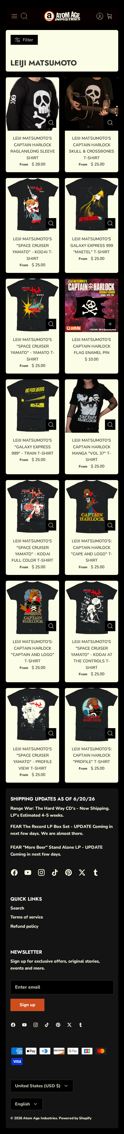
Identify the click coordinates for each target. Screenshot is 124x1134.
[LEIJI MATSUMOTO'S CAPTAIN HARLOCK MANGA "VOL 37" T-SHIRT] (91, 406)
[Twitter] (82, 872)
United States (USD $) (38, 1086)
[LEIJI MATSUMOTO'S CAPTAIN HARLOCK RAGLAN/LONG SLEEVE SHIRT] (32, 104)
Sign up (27, 1005)
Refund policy (24, 926)
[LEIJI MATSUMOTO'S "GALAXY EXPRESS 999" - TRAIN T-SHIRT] (32, 406)
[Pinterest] (68, 872)
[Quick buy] (51, 122)
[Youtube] (28, 872)
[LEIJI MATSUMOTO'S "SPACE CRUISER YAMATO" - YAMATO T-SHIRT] (32, 305)
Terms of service (26, 917)
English (22, 1104)
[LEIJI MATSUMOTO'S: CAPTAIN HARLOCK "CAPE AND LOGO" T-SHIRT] (91, 506)
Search (17, 908)
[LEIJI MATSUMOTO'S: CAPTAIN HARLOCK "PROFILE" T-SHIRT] (91, 714)
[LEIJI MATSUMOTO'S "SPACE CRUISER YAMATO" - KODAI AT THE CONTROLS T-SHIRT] (91, 607)
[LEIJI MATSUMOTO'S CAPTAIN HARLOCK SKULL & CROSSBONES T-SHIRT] (91, 104)
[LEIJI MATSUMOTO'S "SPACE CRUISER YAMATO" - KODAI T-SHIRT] (32, 204)
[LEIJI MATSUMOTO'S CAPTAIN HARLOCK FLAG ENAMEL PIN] (91, 305)
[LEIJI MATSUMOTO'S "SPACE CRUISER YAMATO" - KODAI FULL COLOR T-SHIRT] (32, 506)
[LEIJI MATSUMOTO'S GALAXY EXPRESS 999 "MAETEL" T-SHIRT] (91, 204)
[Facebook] (14, 872)
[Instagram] (41, 872)
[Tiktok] (55, 872)
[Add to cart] (110, 324)
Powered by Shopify (75, 1118)
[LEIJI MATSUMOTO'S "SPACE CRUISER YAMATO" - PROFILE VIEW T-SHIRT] (32, 714)
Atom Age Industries (40, 1118)
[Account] (97, 16)
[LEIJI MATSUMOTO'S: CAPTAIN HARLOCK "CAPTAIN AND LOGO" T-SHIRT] (32, 607)
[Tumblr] (95, 872)
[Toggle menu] (14, 16)
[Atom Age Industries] (62, 16)
